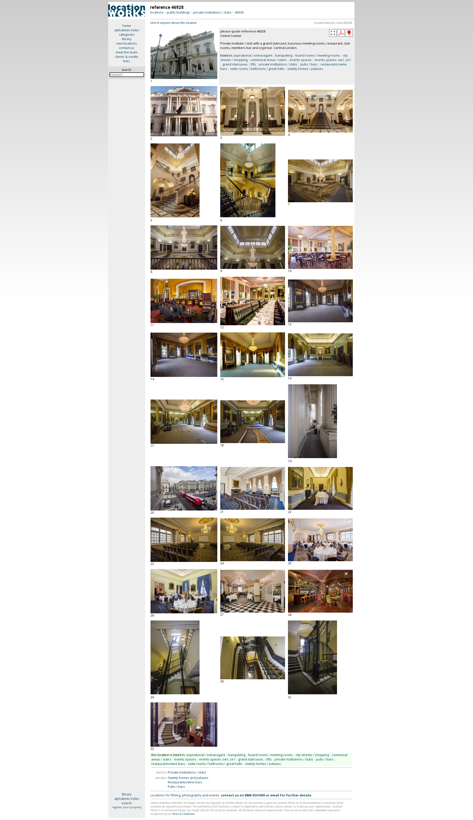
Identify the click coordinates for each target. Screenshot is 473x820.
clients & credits (126, 56)
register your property (127, 807)
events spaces (301, 60)
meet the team (126, 52)
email (274, 795)
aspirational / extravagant (252, 55)
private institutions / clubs (212, 12)
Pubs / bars (176, 786)
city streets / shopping (312, 755)
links (126, 61)
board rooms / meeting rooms (317, 55)
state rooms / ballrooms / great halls (257, 68)
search (126, 803)
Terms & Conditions (183, 814)
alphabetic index (126, 30)
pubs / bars (309, 64)
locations (157, 12)
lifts (253, 64)
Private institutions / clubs (187, 772)
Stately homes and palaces (188, 777)
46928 (239, 12)
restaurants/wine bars (168, 763)
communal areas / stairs (269, 60)
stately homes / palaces (305, 68)
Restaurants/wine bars (185, 782)
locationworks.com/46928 (333, 22)
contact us (126, 48)
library (127, 39)
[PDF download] (341, 35)
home (126, 25)
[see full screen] (333, 33)
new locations (126, 43)
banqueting (283, 55)
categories (127, 34)
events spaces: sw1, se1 (333, 60)
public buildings (178, 12)
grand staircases (235, 64)
